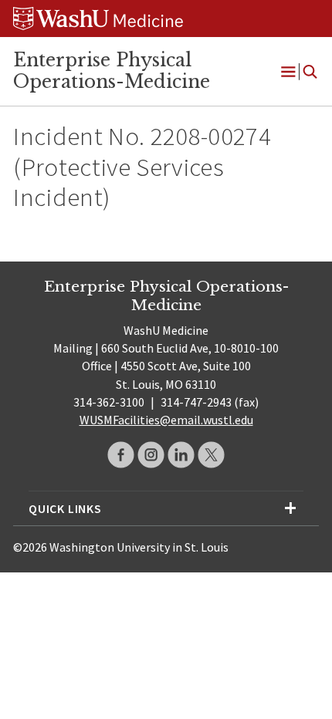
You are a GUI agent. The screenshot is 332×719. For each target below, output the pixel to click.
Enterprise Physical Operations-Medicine (111, 71)
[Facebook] (120, 454)
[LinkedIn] (181, 454)
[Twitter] (211, 454)
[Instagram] (150, 454)
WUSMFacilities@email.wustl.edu (166, 419)
